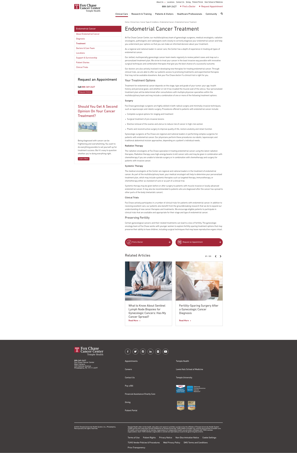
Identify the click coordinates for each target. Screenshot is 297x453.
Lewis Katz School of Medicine (189, 369)
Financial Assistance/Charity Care (140, 394)
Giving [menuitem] (188, 2)
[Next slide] (220, 256)
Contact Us (130, 378)
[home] (87, 12)
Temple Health (182, 361)
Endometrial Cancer (167, 22)
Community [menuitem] (211, 14)
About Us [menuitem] (160, 2)
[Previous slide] (215, 256)
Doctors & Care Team (85, 48)
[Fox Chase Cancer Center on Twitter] (135, 351)
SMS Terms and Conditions (196, 443)
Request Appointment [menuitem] (212, 6)
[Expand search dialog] (222, 14)
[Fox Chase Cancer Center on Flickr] (158, 351)
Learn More (83, 159)
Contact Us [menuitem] (180, 2)
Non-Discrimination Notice (187, 438)
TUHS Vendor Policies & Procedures (144, 443)
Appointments (131, 361)
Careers (128, 369)
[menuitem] (222, 15)
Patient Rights (149, 438)
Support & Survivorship (86, 58)
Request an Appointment (193, 242)
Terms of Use (134, 438)
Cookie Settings (209, 438)
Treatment (81, 44)
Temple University (184, 378)
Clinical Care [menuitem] (121, 14)
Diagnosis (80, 39)
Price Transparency (136, 448)
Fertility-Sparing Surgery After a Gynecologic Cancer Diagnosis (198, 309)
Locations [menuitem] (170, 2)
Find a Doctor (137, 242)
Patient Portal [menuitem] (197, 2)
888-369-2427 (88, 87)
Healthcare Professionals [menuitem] (189, 14)
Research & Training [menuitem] (141, 14)
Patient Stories (82, 63)
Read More (133, 321)
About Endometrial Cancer (88, 34)
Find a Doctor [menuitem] (188, 6)
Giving (128, 402)
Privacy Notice (165, 438)
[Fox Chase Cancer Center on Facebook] (128, 351)
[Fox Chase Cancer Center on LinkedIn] (150, 351)
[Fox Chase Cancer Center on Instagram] (143, 351)
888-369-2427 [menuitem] (169, 7)
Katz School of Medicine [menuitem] (214, 2)
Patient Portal (131, 411)
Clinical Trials (82, 67)
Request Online (85, 92)
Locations (80, 53)
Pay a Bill (129, 386)
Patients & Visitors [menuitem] (164, 14)
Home (127, 22)
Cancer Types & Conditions (149, 22)
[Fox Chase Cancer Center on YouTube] (165, 351)
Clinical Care (134, 22)
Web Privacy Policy (171, 443)
